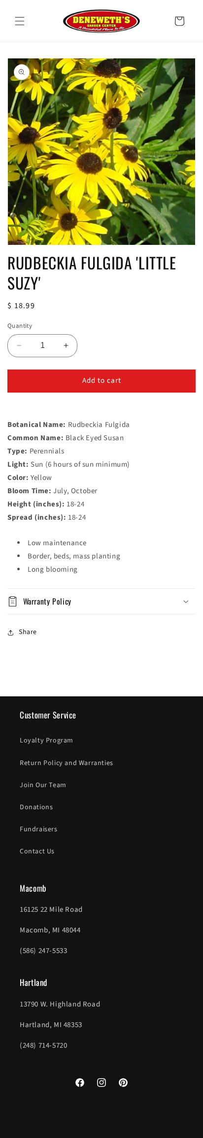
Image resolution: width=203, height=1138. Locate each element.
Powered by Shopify (146, 1130)
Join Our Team (43, 785)
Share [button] (28, 632)
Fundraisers (39, 829)
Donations (36, 807)
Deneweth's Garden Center (85, 1130)
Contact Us (37, 851)
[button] (20, 21)
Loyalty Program (46, 740)
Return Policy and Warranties (66, 763)
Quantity (19, 325)
